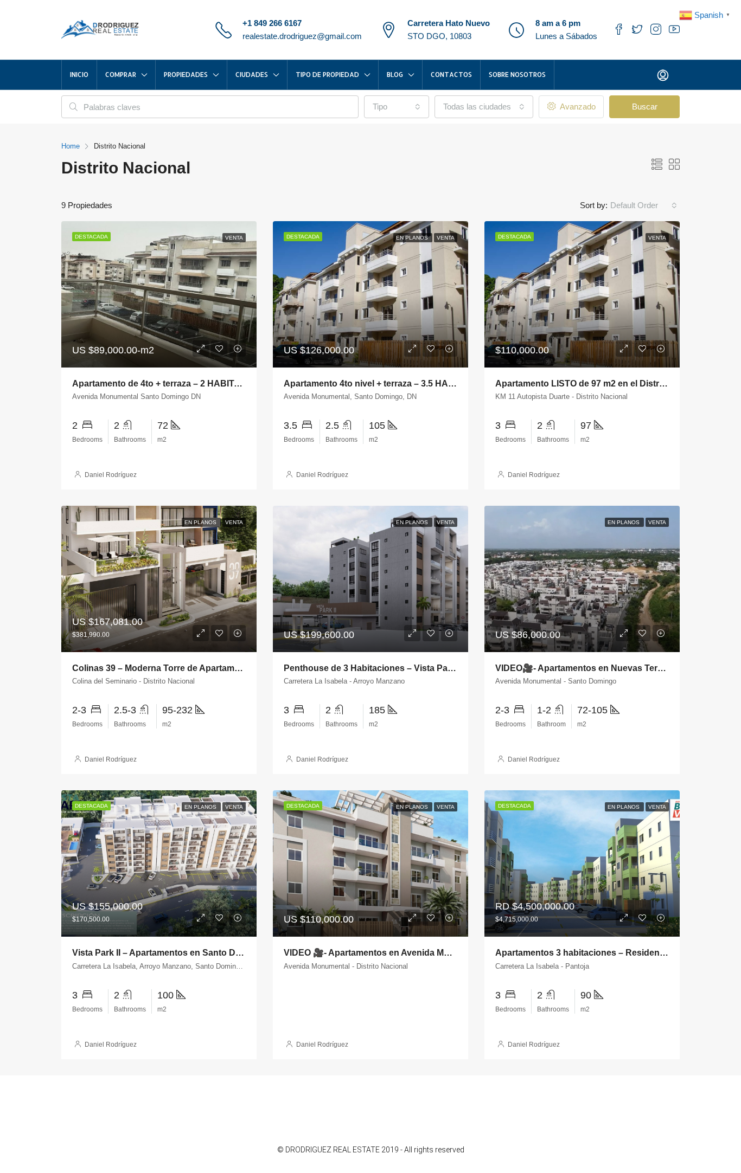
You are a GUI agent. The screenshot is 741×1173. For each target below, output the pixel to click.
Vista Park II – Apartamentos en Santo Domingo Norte (182, 952)
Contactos (451, 74)
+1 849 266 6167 (272, 23)
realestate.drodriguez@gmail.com (302, 36)
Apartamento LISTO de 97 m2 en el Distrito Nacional (601, 383)
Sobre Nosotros (517, 74)
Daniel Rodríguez (111, 475)
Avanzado (577, 106)
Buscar (644, 106)
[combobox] (396, 106)
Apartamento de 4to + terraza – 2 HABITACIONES (173, 383)
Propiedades (186, 74)
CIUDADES (251, 74)
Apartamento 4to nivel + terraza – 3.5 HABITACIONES (393, 383)
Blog (395, 74)
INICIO (79, 74)
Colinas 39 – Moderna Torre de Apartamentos (165, 668)
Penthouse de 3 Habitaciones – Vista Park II (373, 668)
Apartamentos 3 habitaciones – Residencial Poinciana (606, 952)
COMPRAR (120, 74)
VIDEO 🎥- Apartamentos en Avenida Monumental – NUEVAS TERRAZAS (434, 952)
